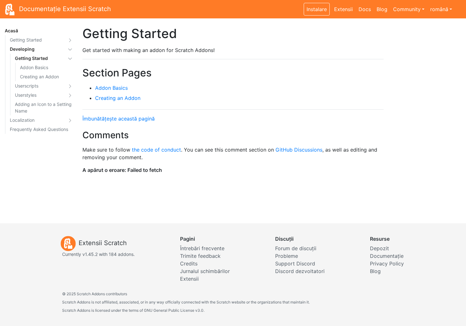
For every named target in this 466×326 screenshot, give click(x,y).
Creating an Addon (39, 76)
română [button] (439, 9)
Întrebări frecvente (202, 248)
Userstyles (25, 95)
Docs (365, 9)
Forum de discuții (295, 248)
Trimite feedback (200, 256)
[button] (70, 39)
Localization (22, 120)
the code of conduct (156, 150)
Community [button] (407, 9)
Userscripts (26, 85)
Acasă (11, 30)
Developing (22, 49)
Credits (188, 263)
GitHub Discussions (298, 150)
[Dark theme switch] (458, 6)
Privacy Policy (387, 263)
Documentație (387, 256)
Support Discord (295, 263)
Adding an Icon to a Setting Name (43, 107)
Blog (382, 9)
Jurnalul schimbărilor (205, 271)
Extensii (343, 9)
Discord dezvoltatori (300, 271)
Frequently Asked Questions (39, 129)
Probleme (286, 256)
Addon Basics (34, 67)
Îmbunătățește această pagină (118, 118)
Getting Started (26, 39)
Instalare (317, 9)
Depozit (379, 248)
